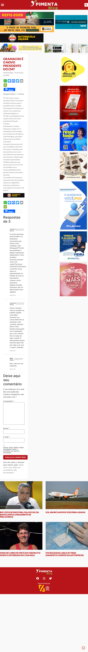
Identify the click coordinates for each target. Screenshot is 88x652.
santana (13, 303)
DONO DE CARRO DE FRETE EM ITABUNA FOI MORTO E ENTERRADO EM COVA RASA (20, 554)
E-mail (6, 437)
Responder (13, 295)
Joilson (12, 229)
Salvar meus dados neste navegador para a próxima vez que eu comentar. (13, 450)
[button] (2, 4)
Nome (6, 428)
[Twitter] (50, 578)
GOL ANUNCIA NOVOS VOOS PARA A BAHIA (65, 512)
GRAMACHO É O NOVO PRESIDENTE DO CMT (13, 64)
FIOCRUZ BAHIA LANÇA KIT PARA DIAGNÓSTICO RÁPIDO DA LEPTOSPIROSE (65, 554)
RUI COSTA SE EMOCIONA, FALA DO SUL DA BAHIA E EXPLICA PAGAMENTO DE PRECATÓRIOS (19, 514)
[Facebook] (37, 578)
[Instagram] (44, 578)
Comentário (8, 401)
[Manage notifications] (83, 648)
